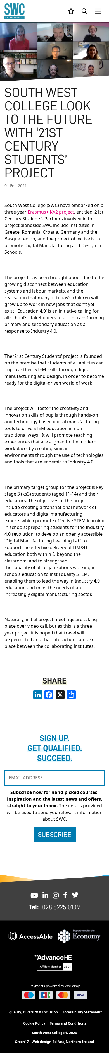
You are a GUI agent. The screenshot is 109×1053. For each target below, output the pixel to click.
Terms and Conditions (68, 1023)
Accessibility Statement (82, 1012)
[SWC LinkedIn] (45, 895)
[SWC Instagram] (56, 895)
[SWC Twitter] (75, 895)
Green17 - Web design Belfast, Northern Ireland (54, 1042)
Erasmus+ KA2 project (51, 212)
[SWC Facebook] (65, 895)
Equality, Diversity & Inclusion (32, 1012)
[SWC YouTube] (34, 895)
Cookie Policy (34, 1023)
